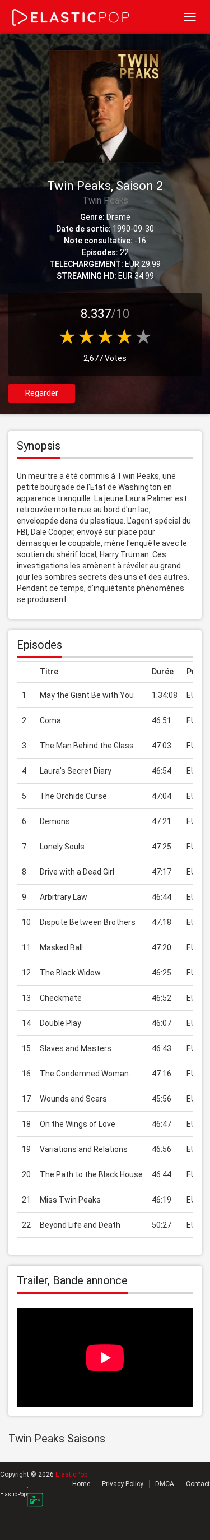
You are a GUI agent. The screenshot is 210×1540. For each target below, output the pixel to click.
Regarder (41, 393)
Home (81, 1484)
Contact (198, 1484)
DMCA (164, 1484)
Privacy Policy (122, 1484)
